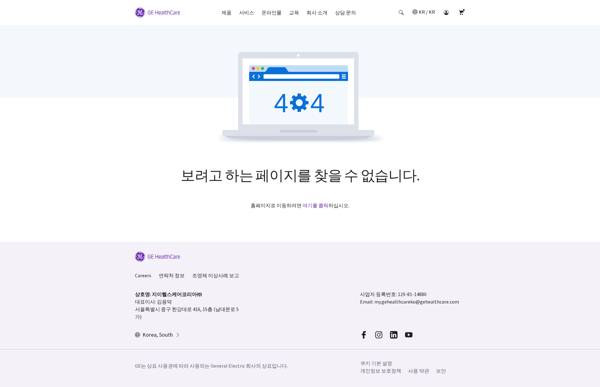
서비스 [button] (246, 12)
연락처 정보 (172, 275)
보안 (441, 371)
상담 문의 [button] (345, 12)
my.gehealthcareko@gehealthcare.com (416, 302)
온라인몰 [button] (272, 12)
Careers (143, 275)
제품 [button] (227, 12)
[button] (401, 12)
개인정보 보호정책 (380, 371)
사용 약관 (418, 371)
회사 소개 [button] (317, 12)
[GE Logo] (157, 13)
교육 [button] (294, 12)
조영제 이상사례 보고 (215, 275)
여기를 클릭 (315, 205)
